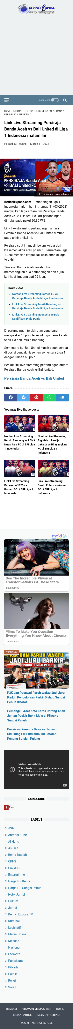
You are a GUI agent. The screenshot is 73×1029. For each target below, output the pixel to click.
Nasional (14, 947)
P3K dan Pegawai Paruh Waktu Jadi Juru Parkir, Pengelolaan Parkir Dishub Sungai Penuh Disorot (36, 697)
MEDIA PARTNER (23, 1014)
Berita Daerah (17, 855)
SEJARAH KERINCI (48, 1014)
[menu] (9, 100)
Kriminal (14, 921)
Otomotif (14, 954)
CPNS (12, 861)
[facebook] (10, 397)
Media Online (17, 934)
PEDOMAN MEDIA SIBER (36, 1008)
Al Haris (13, 841)
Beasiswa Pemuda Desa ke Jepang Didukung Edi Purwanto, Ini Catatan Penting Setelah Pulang (31, 734)
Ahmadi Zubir (17, 835)
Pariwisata (15, 961)
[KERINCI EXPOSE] (36, 9)
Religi (12, 980)
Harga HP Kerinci (20, 881)
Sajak (12, 987)
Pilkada (13, 967)
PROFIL (59, 1008)
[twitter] (23, 397)
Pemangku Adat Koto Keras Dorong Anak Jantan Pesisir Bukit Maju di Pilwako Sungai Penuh (36, 715)
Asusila (13, 848)
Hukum (13, 901)
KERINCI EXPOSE (42, 1022)
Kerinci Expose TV (20, 914)
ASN (11, 828)
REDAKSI (11, 1008)
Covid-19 (14, 868)
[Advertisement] (36, 56)
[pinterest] (36, 397)
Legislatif (14, 927)
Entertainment (17, 874)
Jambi (12, 908)
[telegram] (62, 397)
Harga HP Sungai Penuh (24, 888)
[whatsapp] (49, 397)
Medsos (13, 941)
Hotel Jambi (16, 894)
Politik (12, 974)
